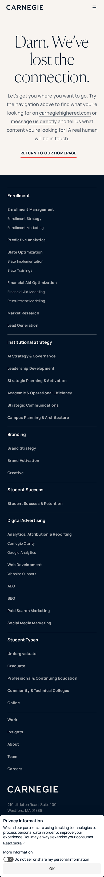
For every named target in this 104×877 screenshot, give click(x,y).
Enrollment (18, 195)
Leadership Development (31, 368)
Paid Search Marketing (28, 610)
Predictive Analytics (26, 239)
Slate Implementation (25, 261)
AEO (11, 585)
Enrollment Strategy (24, 218)
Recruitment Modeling (26, 300)
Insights (15, 731)
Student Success (25, 490)
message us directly (34, 121)
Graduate (16, 665)
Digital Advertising (26, 520)
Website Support (21, 573)
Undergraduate (21, 653)
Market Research (23, 312)
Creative (15, 472)
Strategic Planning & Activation (37, 380)
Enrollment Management (30, 209)
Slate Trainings (20, 270)
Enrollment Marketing (25, 227)
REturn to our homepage (49, 152)
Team (12, 756)
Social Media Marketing (29, 622)
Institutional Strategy (29, 342)
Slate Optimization (25, 252)
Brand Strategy (21, 448)
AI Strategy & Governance (31, 355)
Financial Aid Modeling (26, 291)
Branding (16, 434)
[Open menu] (94, 7)
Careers (14, 768)
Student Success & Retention (35, 503)
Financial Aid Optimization (32, 282)
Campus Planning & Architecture (38, 417)
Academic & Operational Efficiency (39, 392)
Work (12, 719)
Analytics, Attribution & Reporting (39, 534)
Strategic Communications (33, 405)
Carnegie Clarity (21, 543)
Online (13, 702)
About (13, 744)
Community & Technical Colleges (38, 690)
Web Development (24, 564)
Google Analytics (21, 552)
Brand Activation (23, 460)
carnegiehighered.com (65, 113)
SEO (11, 598)
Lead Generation (22, 325)
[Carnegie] (24, 7)
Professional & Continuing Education (42, 678)
